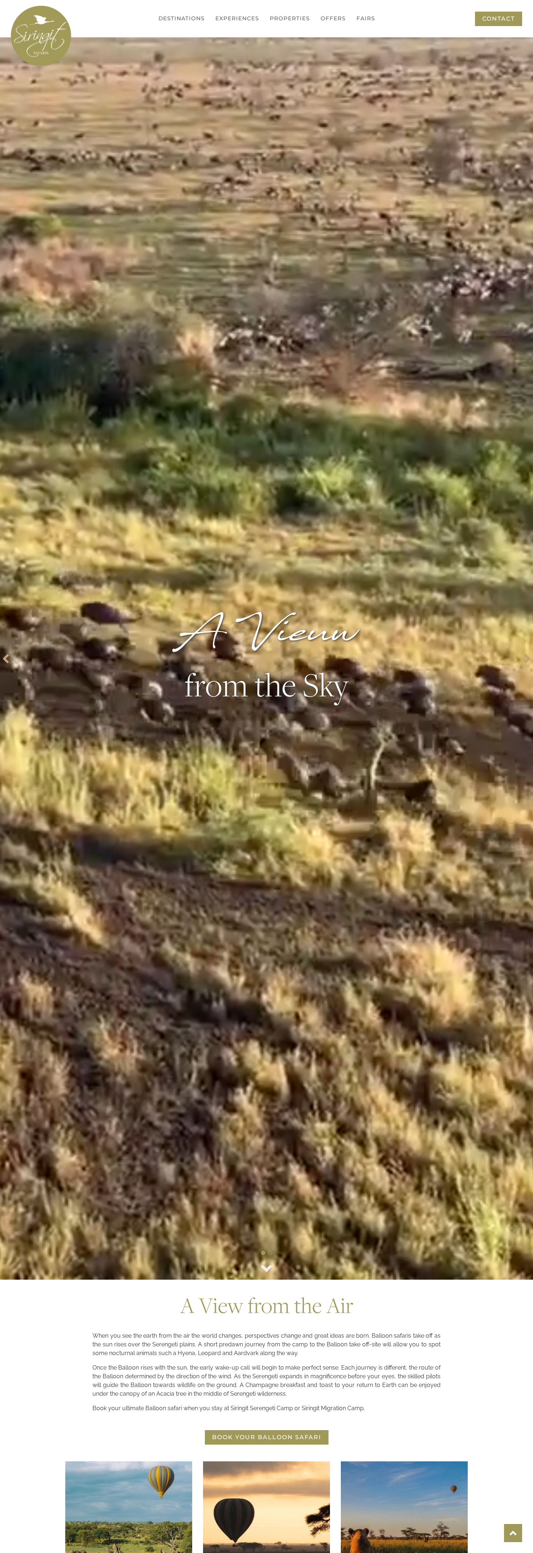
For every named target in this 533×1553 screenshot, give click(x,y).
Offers (333, 18)
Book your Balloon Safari (266, 1437)
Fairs (365, 18)
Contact (498, 18)
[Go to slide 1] (263, 1253)
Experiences (237, 18)
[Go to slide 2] (270, 1253)
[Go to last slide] (6, 658)
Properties (290, 18)
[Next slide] (527, 658)
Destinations (181, 18)
